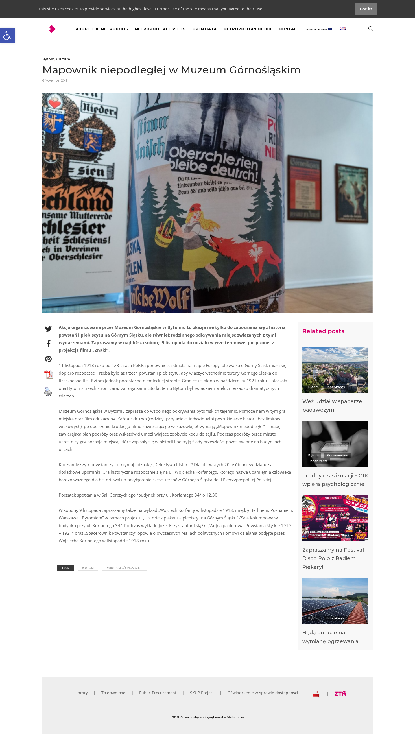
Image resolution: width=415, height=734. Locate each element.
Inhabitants (336, 387)
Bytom (48, 59)
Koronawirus (337, 455)
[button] (7, 35)
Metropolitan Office (247, 29)
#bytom (88, 568)
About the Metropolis (102, 29)
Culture (63, 59)
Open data (204, 29)
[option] (335, 381)
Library (81, 692)
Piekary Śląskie (340, 535)
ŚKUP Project (202, 692)
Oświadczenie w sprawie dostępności (263, 692)
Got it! (366, 9)
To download (113, 692)
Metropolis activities (160, 29)
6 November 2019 (54, 80)
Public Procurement (157, 692)
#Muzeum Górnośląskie (124, 568)
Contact (289, 29)
